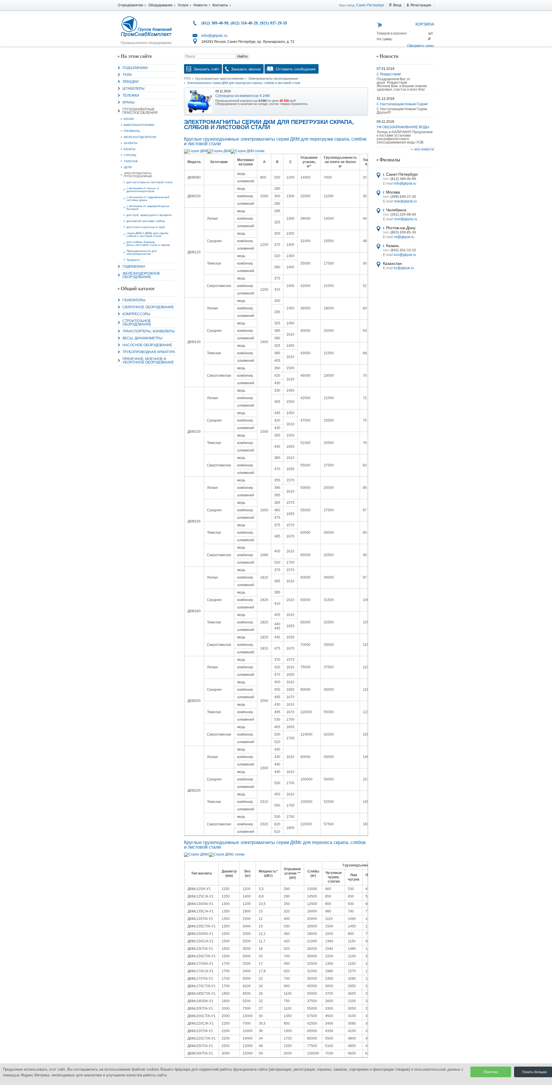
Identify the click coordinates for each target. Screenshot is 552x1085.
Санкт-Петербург (370, 5)
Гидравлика (133, 267)
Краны (128, 102)
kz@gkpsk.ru (404, 268)
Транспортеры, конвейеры (148, 331)
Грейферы (132, 131)
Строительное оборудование (136, 322)
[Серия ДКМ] (195, 151)
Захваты (130, 143)
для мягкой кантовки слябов (145, 221)
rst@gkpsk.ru (404, 237)
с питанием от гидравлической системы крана (147, 199)
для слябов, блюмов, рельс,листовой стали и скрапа (148, 243)
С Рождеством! (389, 74)
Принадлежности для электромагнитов (141, 252)
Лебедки (130, 82)
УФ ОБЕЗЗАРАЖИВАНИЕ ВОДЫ (403, 127)
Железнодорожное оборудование (141, 275)
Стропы (130, 155)
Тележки (130, 95)
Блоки (129, 118)
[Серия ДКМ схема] (247, 151)
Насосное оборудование (147, 345)
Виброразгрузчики (139, 125)
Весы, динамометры (142, 338)
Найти (242, 56)
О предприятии (130, 5)
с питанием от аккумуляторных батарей (147, 207)
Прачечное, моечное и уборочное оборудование (148, 360)
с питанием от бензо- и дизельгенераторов (142, 190)
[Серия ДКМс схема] (227, 854)
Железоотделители (140, 137)
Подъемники (135, 68)
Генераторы (133, 300)
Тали (127, 75)
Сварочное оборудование (148, 307)
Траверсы (133, 259)
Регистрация (421, 5)
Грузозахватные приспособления (140, 111)
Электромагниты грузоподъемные (138, 175)
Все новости (424, 149)
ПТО (187, 78)
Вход (397, 5)
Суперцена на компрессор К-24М (242, 96)
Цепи (128, 167)
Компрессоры (136, 314)
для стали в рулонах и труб (145, 227)
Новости (200, 5)
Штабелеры (133, 89)
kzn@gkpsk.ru (405, 255)
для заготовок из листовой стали (149, 182)
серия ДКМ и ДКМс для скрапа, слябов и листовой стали (147, 234)
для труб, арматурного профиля (148, 215)
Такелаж (131, 161)
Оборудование (160, 5)
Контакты (220, 5)
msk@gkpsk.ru (405, 201)
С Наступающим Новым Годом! (402, 104)
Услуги (183, 5)
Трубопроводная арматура (148, 352)
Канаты (129, 149)
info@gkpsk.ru (214, 35)
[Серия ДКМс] (196, 854)
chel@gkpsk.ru (405, 219)
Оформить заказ (420, 46)
